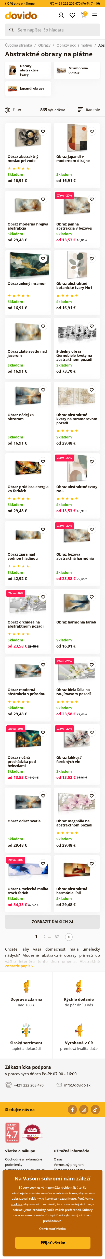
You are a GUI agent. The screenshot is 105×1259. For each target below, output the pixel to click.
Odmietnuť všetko (52, 1228)
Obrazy (44, 45)
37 (57, 936)
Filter (17, 109)
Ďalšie (69, 937)
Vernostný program (69, 1164)
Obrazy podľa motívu (74, 45)
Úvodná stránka (18, 45)
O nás (58, 1159)
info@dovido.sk (76, 1085)
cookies (16, 1204)
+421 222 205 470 (28, 1085)
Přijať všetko (53, 1242)
